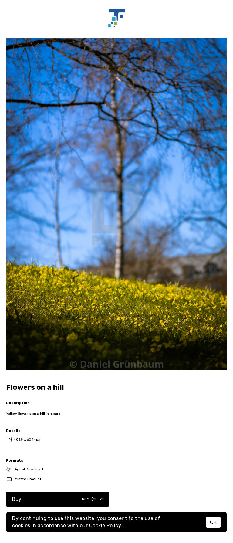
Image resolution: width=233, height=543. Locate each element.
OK (213, 522)
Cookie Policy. (105, 525)
